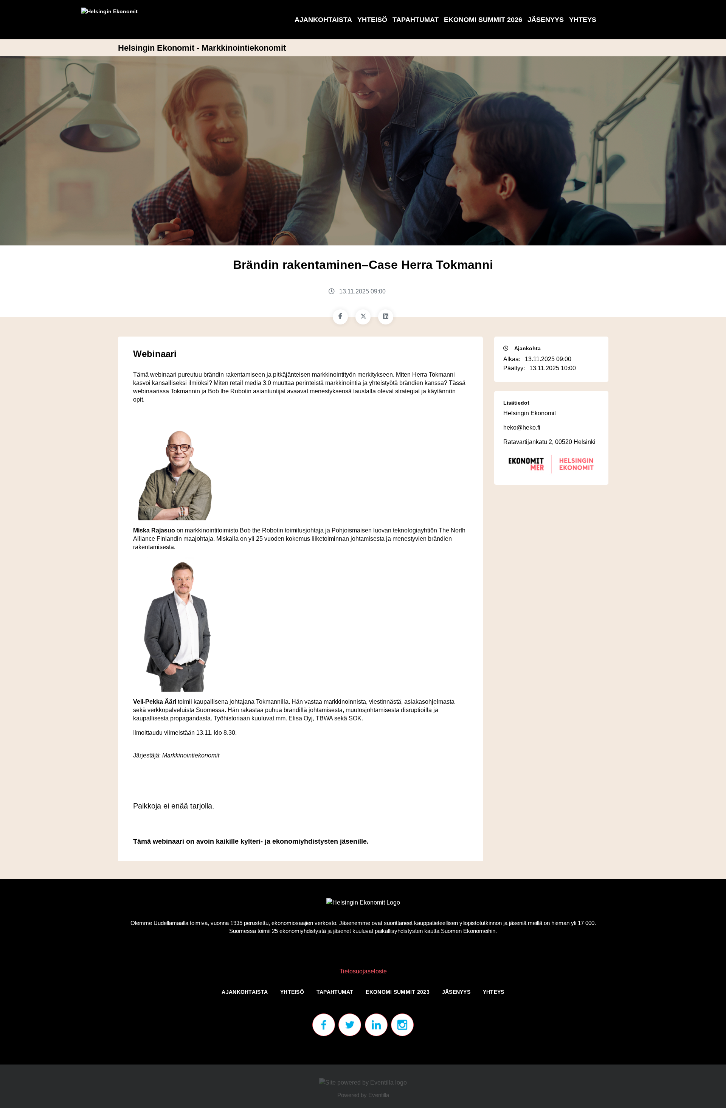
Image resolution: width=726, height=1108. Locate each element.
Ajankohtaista (323, 19)
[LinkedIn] (385, 316)
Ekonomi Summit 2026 (483, 19)
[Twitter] (363, 316)
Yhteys (582, 19)
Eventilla (378, 1095)
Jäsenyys (545, 19)
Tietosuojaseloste (363, 971)
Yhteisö (372, 19)
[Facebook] (340, 316)
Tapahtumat (415, 19)
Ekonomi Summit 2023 (397, 992)
